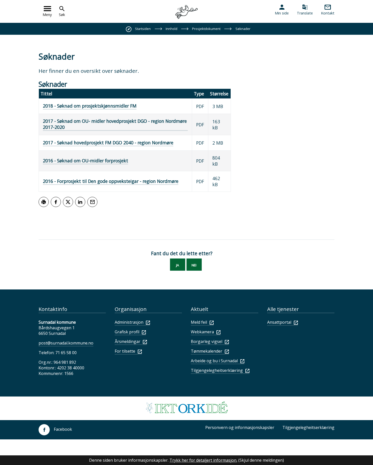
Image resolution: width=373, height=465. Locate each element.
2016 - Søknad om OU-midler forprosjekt (85, 161)
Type (199, 94)
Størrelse (219, 94)
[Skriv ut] (44, 202)
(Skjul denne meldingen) (261, 460)
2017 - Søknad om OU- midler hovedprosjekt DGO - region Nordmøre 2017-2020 (115, 124)
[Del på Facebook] (56, 202)
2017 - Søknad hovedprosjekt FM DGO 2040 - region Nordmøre (108, 143)
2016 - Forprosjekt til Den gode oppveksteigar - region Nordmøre (110, 181)
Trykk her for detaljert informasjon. (203, 460)
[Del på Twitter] (68, 202)
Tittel (46, 94)
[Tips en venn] (92, 202)
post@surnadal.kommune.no (66, 343)
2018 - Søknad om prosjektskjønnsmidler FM (90, 106)
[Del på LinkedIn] (80, 202)
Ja (177, 265)
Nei (194, 265)
